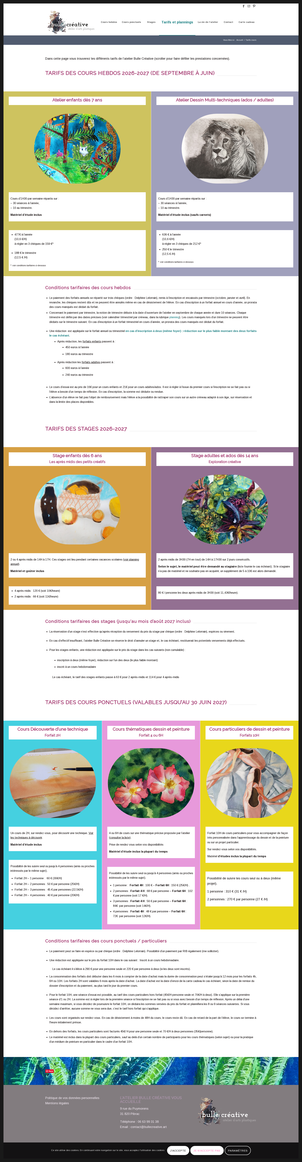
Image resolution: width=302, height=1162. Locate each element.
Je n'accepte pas (206, 1150)
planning (174, 317)
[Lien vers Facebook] (243, 6)
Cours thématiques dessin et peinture (151, 729)
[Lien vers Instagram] (248, 6)
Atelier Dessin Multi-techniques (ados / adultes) (225, 99)
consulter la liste (120, 837)
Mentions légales (57, 1103)
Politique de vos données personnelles (72, 1098)
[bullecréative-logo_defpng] (70, 22)
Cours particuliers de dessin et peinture (249, 729)
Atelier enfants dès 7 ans (77, 99)
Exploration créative (225, 462)
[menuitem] (108, 22)
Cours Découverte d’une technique (52, 729)
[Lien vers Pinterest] (254, 6)
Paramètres (238, 1150)
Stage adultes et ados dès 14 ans (224, 455)
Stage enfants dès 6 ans (77, 455)
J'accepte (178, 1150)
